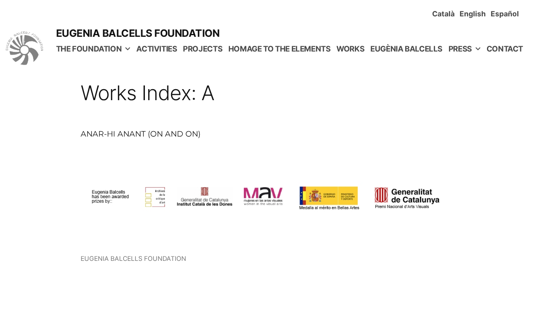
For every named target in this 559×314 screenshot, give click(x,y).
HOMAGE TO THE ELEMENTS (279, 49)
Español (506, 13)
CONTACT (505, 49)
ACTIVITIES (156, 49)
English (474, 13)
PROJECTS (202, 49)
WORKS (350, 49)
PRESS (460, 49)
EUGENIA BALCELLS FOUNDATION (138, 33)
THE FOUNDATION (89, 49)
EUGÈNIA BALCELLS (406, 49)
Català (445, 13)
